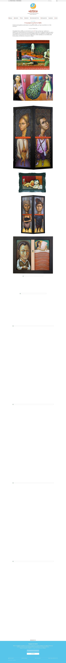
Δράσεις (16, 18)
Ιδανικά (51, 18)
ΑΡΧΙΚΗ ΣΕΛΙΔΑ (13, 0)
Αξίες (56, 18)
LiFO (34, 31)
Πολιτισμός (33, 21)
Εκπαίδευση (44, 18)
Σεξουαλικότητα (34, 18)
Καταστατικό (11, 658)
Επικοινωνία (24, 658)
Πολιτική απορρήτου (53, 658)
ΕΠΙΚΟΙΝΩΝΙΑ (18, 0)
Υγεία (21, 18)
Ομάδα (10, 18)
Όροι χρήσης (38, 658)
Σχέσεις (26, 18)
